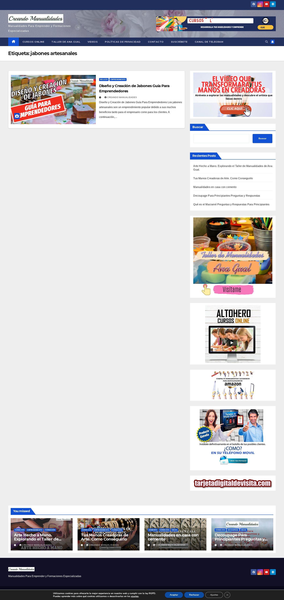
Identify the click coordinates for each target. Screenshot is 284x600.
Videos (93, 41)
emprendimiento (118, 79)
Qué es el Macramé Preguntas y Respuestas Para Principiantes (231, 204)
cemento (153, 530)
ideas (174, 530)
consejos (19, 530)
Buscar (197, 127)
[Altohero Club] (232, 333)
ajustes (135, 596)
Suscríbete (179, 41)
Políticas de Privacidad (123, 41)
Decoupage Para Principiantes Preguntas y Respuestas (226, 195)
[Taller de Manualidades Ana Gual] (232, 256)
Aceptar (174, 594)
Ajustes (214, 594)
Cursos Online (33, 41)
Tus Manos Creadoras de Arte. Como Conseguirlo (223, 178)
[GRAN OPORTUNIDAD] (232, 94)
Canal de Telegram (209, 41)
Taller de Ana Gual (65, 41)
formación (50, 530)
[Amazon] (233, 385)
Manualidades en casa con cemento (214, 187)
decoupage (233, 530)
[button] (266, 41)
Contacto (156, 41)
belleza (104, 79)
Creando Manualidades (122, 97)
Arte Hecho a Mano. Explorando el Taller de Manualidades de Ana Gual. (40, 539)
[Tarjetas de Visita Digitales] (232, 438)
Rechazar (194, 594)
